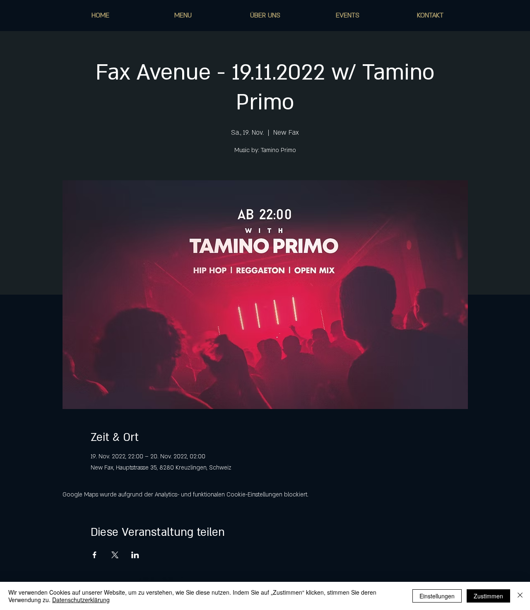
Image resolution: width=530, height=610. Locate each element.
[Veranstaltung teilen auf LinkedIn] (135, 555)
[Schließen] (520, 595)
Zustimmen (488, 596)
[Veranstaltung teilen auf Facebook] (95, 555)
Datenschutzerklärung (81, 599)
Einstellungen (437, 596)
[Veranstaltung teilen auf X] (115, 555)
